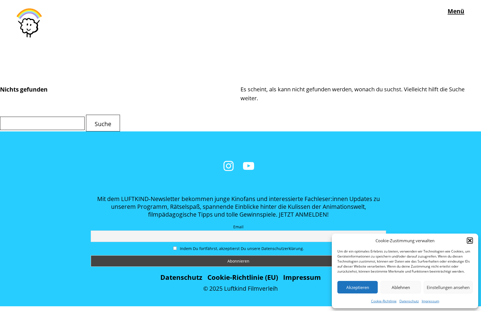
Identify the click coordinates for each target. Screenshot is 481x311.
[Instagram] (228, 166)
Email (238, 226)
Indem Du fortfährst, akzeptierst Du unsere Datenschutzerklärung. (241, 248)
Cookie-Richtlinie (384, 301)
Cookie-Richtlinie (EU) (242, 277)
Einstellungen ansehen (448, 287)
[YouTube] (248, 166)
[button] (470, 240)
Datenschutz (409, 301)
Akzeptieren (357, 287)
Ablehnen (401, 287)
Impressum (430, 301)
